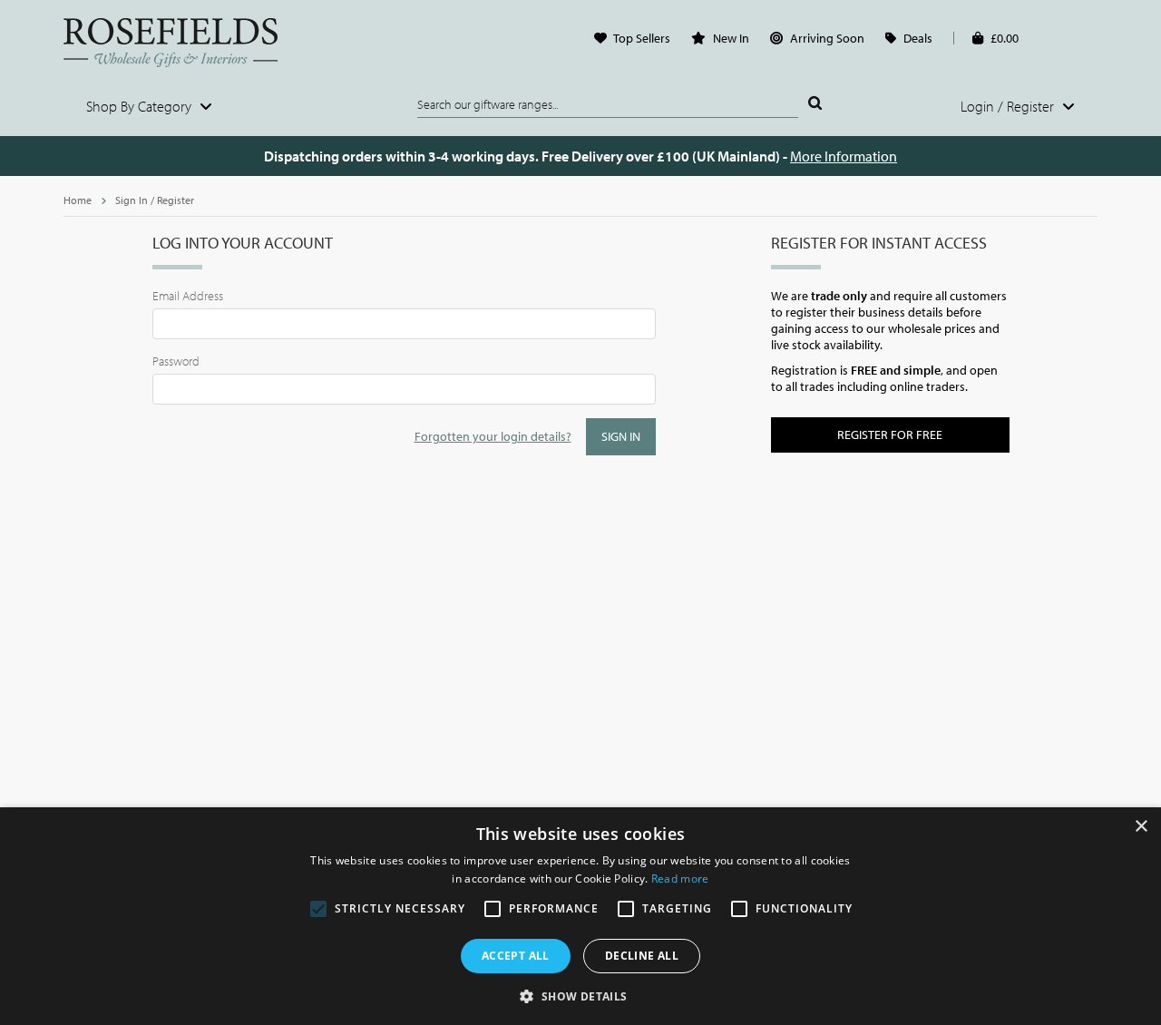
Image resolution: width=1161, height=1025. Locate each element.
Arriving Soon (827, 38)
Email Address (187, 296)
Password (176, 361)
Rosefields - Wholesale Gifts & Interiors (182, 42)
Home (77, 200)
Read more (680, 878)
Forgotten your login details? (493, 436)
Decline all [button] (641, 955)
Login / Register (1009, 106)
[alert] (580, 916)
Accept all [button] (516, 955)
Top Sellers (641, 38)
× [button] (1140, 827)
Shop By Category (140, 106)
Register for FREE (889, 434)
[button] (580, 995)
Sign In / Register (154, 200)
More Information (843, 156)
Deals (917, 38)
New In (731, 38)
